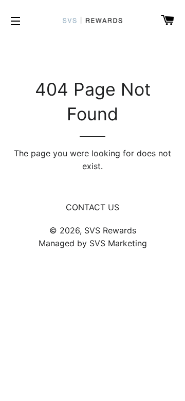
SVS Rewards (110, 230)
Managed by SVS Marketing (93, 243)
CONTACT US (92, 207)
